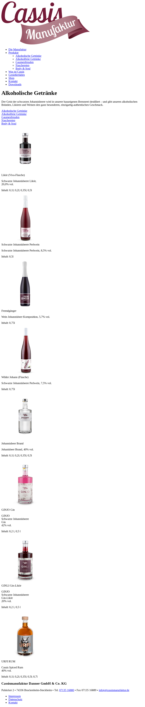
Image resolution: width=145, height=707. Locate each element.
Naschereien (22, 65)
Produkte (13, 52)
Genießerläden (16, 74)
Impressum (14, 696)
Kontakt (13, 81)
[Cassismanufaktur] (45, 43)
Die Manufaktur (17, 49)
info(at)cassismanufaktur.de (114, 690)
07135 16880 (66, 690)
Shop (11, 78)
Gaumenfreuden (25, 62)
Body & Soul (23, 68)
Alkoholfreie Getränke (28, 58)
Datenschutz (15, 699)
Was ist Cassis (16, 71)
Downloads (14, 84)
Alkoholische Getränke (28, 55)
